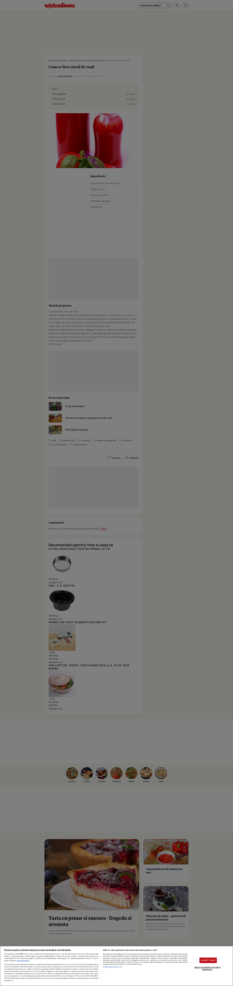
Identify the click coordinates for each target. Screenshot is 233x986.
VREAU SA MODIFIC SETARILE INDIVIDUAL (207, 968)
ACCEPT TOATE (208, 960)
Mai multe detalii (23, 961)
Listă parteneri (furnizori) (112, 967)
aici (30, 973)
